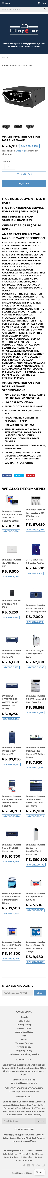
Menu (8, 3)
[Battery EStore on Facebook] (28, 1165)
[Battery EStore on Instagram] (43, 1165)
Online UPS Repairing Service (24, 1054)
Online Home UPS (19, 1138)
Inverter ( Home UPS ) (14, 1151)
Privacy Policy (24, 1024)
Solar (6, 1138)
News (24, 1039)
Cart (43, 3)
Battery (39, 1134)
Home (5, 57)
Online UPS (24, 1154)
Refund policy (24, 1047)
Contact (38, 1157)
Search (24, 1017)
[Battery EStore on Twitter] (24, 1165)
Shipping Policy (24, 1050)
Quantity (6, 161)
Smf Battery (37, 1154)
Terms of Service (24, 1043)
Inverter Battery (34, 1151)
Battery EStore (25, 1173)
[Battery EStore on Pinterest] (33, 1165)
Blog (24, 1035)
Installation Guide (24, 1032)
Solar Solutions (10, 1154)
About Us (27, 1160)
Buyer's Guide (24, 1028)
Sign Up (40, 1121)
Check (40, 993)
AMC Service (26, 1157)
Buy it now (24, 183)
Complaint (24, 1021)
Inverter (30, 1134)
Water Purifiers (11, 1157)
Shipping (20, 150)
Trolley (17, 1160)
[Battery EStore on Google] (38, 1165)
